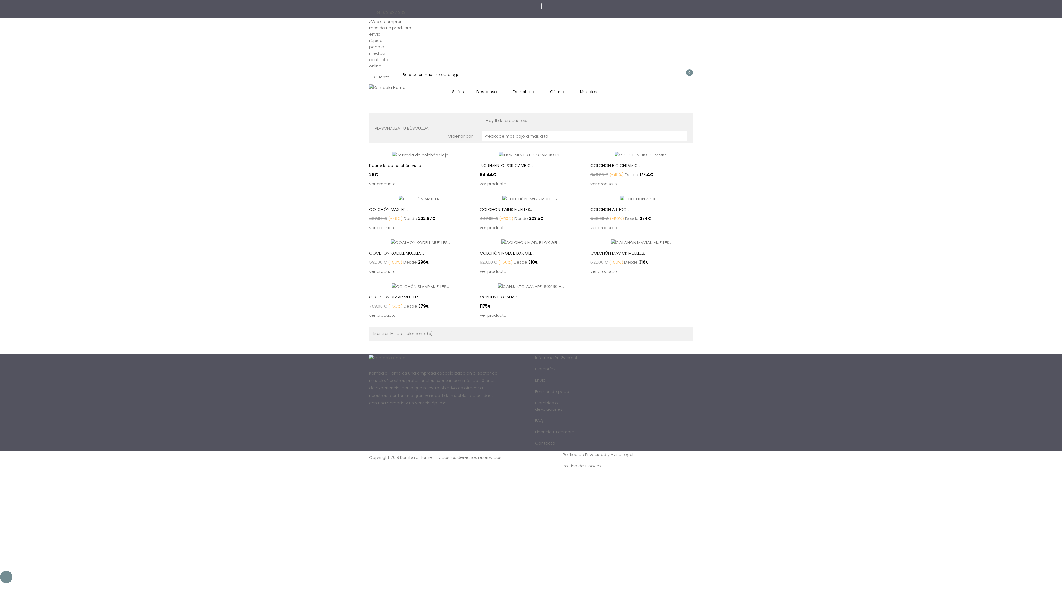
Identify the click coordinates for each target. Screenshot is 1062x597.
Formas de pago (552, 391)
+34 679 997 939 (389, 12)
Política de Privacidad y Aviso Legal (598, 454)
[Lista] (381, 120)
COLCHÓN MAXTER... (388, 209)
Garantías (545, 369)
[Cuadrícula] (376, 120)
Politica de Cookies (582, 466)
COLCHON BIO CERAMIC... (615, 165)
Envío (540, 380)
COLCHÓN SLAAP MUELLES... (395, 297)
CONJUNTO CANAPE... (500, 297)
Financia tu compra (554, 432)
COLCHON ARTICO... (609, 209)
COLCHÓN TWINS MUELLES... (506, 209)
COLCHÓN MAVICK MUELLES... (618, 253)
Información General (556, 357)
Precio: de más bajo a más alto (585, 136)
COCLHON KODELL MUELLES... (396, 253)
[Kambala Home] (387, 87)
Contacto (545, 443)
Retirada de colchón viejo (395, 165)
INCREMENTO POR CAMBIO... (506, 165)
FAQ (539, 420)
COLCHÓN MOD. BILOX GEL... (507, 253)
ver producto (382, 184)
